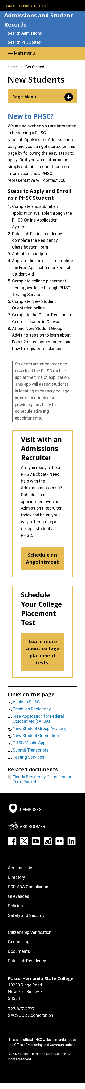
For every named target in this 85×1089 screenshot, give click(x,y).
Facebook (12, 841)
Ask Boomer (32, 826)
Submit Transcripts (31, 750)
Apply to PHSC (26, 701)
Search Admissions (25, 33)
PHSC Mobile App (29, 742)
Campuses (31, 809)
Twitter (24, 841)
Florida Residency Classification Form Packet (42, 779)
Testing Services (28, 757)
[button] (42, 53)
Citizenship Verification (29, 932)
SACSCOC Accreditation (30, 1015)
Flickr (59, 841)
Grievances (18, 896)
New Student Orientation (36, 735)
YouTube (36, 841)
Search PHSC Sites (24, 42)
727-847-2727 (21, 1008)
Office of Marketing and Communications (44, 1045)
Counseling (18, 941)
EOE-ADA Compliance (28, 886)
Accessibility (20, 867)
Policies (15, 905)
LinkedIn (71, 841)
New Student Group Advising (40, 728)
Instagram (48, 841)
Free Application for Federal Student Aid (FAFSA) (38, 719)
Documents (19, 951)
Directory (16, 877)
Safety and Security (26, 915)
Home (13, 67)
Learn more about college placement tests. (42, 652)
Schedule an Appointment (42, 558)
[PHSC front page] (28, 5)
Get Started (35, 67)
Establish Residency (32, 708)
